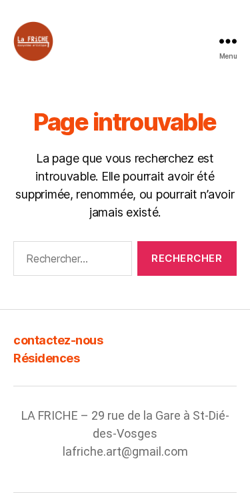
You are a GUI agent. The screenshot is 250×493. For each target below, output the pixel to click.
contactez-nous (58, 340)
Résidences (46, 358)
